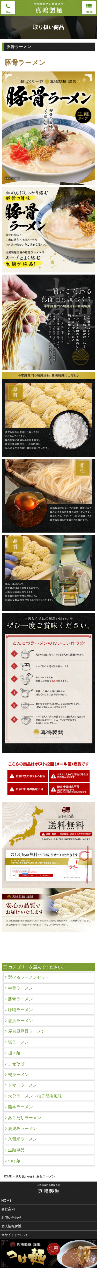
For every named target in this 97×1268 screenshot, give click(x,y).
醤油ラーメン (20, 1020)
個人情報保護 (11, 1226)
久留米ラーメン (22, 1139)
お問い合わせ (11, 1217)
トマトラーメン (22, 1085)
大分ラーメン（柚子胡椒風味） (37, 1095)
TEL (8, 11)
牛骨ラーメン (20, 988)
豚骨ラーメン (20, 998)
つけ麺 (14, 1160)
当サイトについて (14, 1235)
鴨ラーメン (18, 1074)
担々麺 (14, 1052)
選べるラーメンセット (28, 977)
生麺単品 (16, 1149)
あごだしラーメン (24, 1117)
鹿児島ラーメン (22, 1128)
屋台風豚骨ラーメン (26, 1031)
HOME (7, 1176)
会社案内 (8, 1209)
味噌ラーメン (20, 1009)
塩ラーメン (18, 1042)
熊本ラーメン (20, 1106)
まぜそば (16, 1063)
